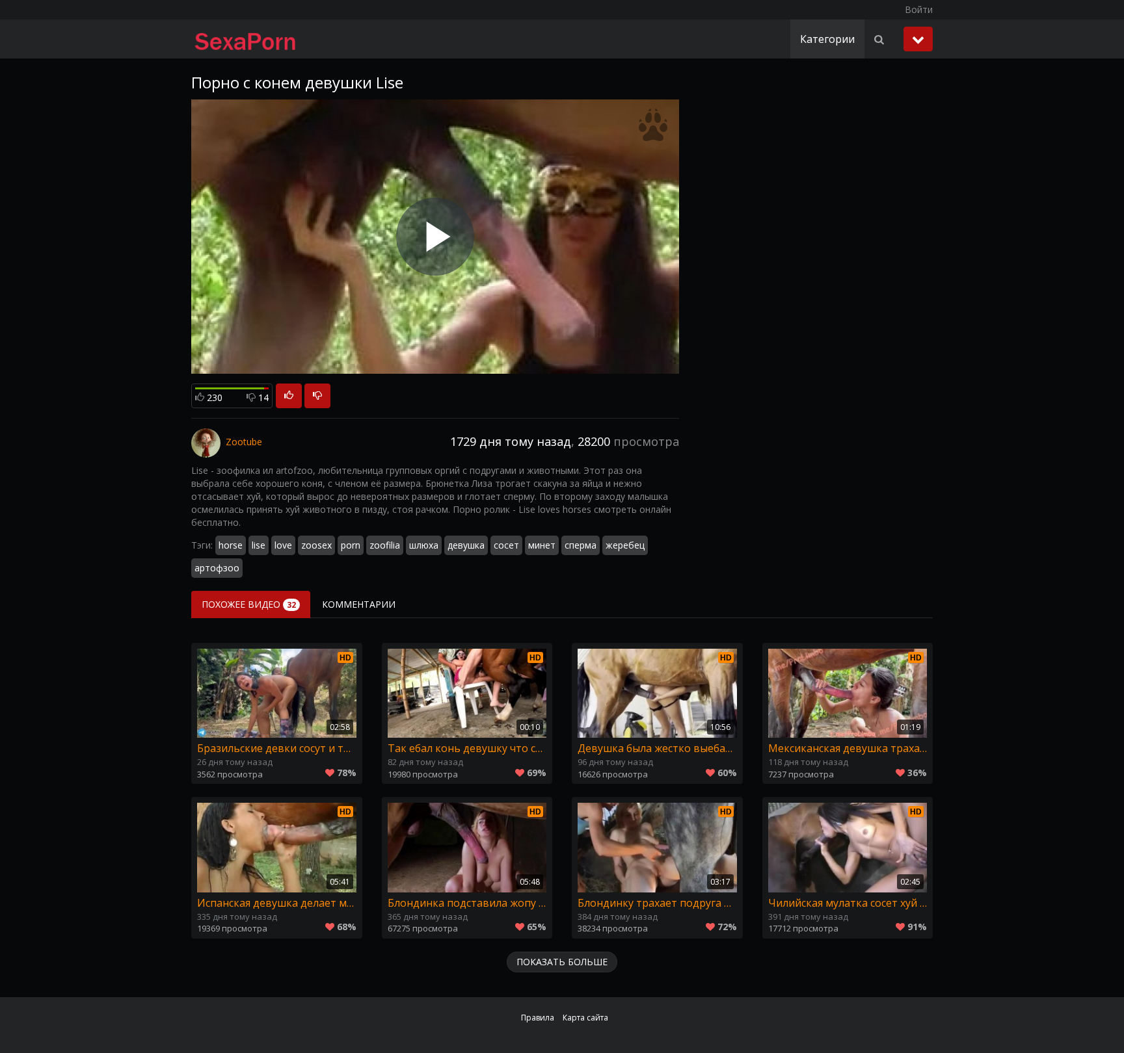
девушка (466, 545)
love (283, 545)
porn (350, 545)
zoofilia (384, 545)
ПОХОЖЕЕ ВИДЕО (249, 604)
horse (231, 545)
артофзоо (216, 568)
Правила (537, 1017)
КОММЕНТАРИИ (358, 604)
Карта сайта (585, 1017)
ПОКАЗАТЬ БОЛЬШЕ (562, 962)
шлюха (423, 545)
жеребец (625, 545)
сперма (580, 545)
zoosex (316, 545)
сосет (506, 545)
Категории (827, 39)
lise (258, 545)
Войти (919, 9)
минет (541, 545)
